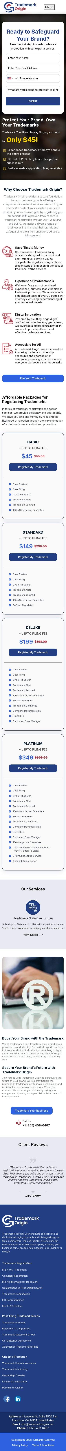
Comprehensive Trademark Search (22, 1288)
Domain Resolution (12, 1387)
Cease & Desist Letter (14, 1381)
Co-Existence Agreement (16, 1341)
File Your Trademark (33, 378)
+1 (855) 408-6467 (36, 1125)
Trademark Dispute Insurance (19, 1363)
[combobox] (12, 78)
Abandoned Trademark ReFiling (20, 1347)
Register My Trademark (33, 467)
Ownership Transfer (13, 1375)
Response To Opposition (16, 1328)
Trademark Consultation (16, 1294)
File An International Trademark (20, 1282)
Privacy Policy (20, 1445)
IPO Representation (13, 1300)
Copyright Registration (15, 1276)
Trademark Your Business (31, 1110)
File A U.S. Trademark (14, 1270)
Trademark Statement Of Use (19, 1334)
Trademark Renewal (13, 1322)
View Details (30, 934)
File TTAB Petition (12, 1306)
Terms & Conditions (43, 1445)
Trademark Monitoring (14, 1369)
